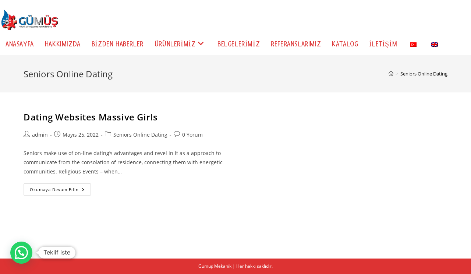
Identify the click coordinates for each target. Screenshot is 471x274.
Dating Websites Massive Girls (90, 117)
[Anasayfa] (391, 73)
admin (40, 134)
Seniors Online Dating (423, 73)
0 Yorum (192, 134)
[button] (21, 253)
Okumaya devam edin (60, 191)
